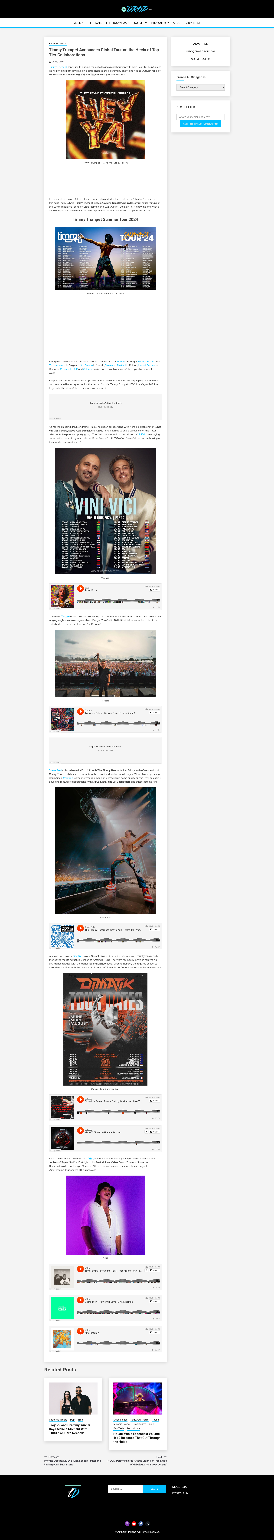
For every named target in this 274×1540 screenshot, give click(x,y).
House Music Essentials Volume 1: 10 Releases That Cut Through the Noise (136, 1438)
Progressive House (143, 1423)
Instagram (127, 1523)
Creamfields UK (69, 369)
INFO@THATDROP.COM (200, 51)
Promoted (158, 22)
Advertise (193, 22)
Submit (139, 22)
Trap (80, 1419)
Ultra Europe (86, 365)
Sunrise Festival (147, 361)
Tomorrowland (57, 365)
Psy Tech (118, 1428)
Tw (147, 1523)
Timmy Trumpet (58, 66)
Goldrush (88, 369)
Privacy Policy (180, 1492)
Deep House (120, 1419)
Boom (120, 361)
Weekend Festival (115, 365)
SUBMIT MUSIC (200, 59)
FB (140, 1523)
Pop (72, 1419)
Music (77, 22)
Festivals (95, 22)
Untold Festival (146, 365)
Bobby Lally (57, 61)
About (177, 22)
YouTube (134, 1523)
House (155, 1419)
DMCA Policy (179, 1486)
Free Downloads (118, 22)
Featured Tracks (58, 43)
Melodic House (121, 1423)
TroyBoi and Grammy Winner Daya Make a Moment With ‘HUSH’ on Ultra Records (70, 1429)
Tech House (133, 1428)
